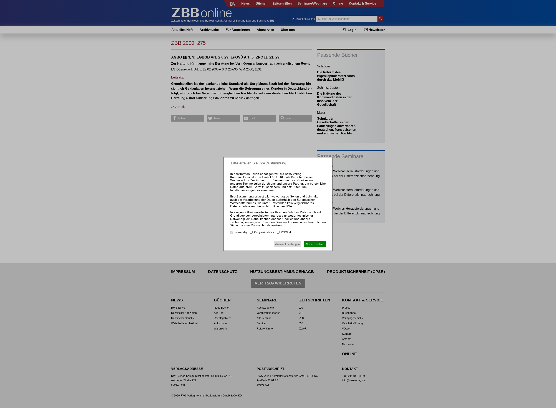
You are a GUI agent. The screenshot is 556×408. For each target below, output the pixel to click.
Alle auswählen (314, 244)
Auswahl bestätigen (287, 244)
